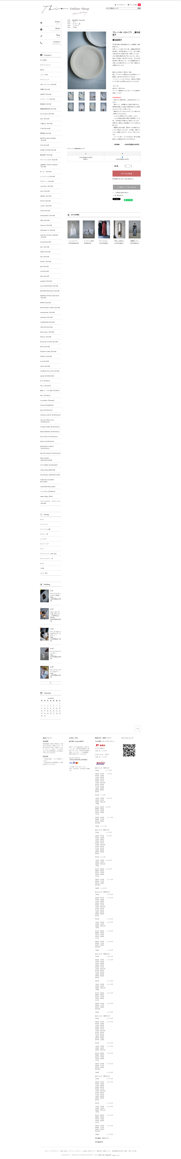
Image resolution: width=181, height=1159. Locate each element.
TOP (68, 20)
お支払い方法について (89, 1151)
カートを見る (135, 5)
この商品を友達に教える (121, 192)
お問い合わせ (64, 1151)
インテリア (76, 25)
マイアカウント (121, 5)
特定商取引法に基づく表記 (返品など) (123, 179)
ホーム (47, 1151)
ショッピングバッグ (75, 241)
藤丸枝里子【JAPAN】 (78, 20)
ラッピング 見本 (89, 241)
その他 (74, 27)
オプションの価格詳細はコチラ (76, 148)
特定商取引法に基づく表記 (119, 1151)
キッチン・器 (76, 24)
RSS (130, 1151)
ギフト (74, 22)
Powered (96, 1155)
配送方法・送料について (104, 1151)
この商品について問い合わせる (126, 187)
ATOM (134, 1151)
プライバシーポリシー (75, 1151)
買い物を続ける (119, 195)
